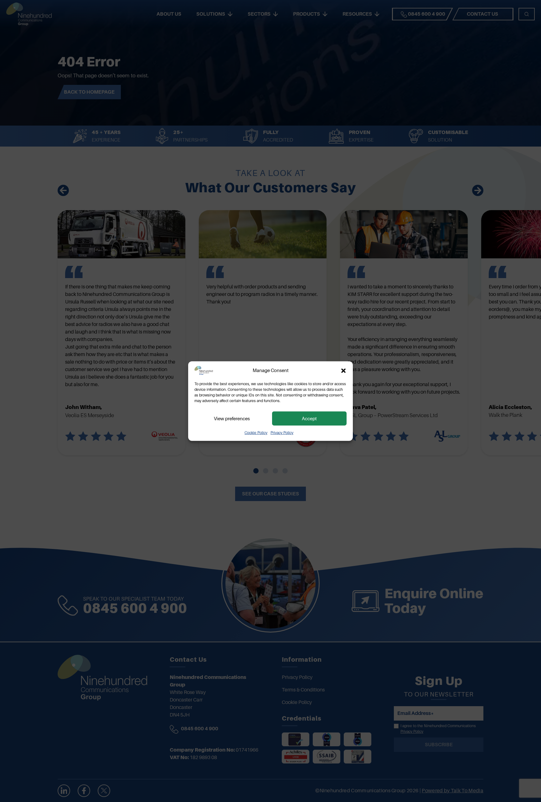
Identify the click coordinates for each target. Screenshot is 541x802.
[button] (343, 370)
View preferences (232, 418)
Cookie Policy (256, 433)
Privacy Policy (281, 433)
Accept (309, 418)
